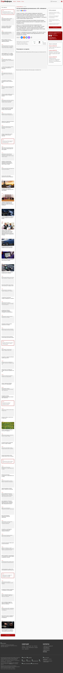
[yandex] (26, 663)
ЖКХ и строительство (30, 647)
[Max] (49, 35)
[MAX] (25, 10)
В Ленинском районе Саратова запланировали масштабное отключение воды (54, 17)
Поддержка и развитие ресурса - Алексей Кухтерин (47, 661)
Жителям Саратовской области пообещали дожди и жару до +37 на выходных (54, 20)
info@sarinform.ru (52, 38)
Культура (36, 647)
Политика (24, 6)
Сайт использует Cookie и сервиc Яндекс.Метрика (8, 668)
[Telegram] (23, 10)
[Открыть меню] (61, 1)
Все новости (4, 7)
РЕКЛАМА (45, 651)
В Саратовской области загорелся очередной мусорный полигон (54, 24)
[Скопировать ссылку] (26, 10)
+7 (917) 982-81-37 (46, 647)
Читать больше (55, 27)
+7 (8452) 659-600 (46, 648)
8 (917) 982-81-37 (55, 35)
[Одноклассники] (22, 10)
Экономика (24, 647)
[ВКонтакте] (21, 10)
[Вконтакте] (29, 661)
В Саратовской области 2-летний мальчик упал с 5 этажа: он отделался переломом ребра (54, 13)
